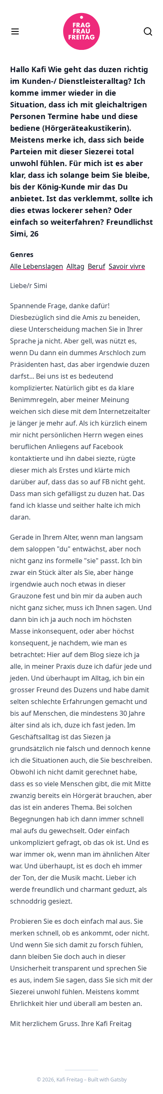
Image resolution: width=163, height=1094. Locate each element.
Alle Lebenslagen (36, 266)
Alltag (75, 266)
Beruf (96, 266)
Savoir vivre (127, 266)
